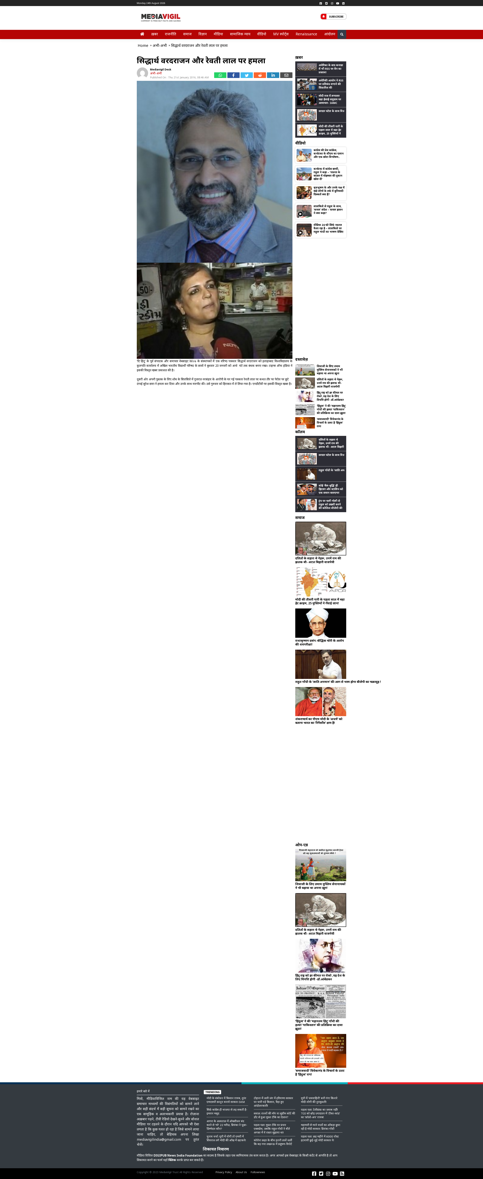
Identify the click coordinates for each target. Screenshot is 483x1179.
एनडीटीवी (258, 384)
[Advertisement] (320, 297)
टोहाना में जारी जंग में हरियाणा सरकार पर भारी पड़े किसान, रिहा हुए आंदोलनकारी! (273, 1101)
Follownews (258, 1172)
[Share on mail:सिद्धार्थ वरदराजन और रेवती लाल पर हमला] (286, 75)
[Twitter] (326, 3)
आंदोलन (329, 33)
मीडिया (218, 33)
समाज (187, 33)
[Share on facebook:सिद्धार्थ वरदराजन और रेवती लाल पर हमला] (233, 75)
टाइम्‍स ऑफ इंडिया (279, 366)
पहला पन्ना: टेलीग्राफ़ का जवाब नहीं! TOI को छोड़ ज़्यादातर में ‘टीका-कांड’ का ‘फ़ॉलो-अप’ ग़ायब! (320, 1113)
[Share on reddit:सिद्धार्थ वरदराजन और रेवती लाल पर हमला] (260, 75)
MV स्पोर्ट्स (281, 33)
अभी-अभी (156, 73)
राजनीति (170, 33)
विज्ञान (202, 33)
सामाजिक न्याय (240, 33)
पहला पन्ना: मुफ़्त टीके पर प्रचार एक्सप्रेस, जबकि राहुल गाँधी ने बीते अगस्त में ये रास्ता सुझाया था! (272, 1128)
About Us (241, 1172)
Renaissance (306, 33)
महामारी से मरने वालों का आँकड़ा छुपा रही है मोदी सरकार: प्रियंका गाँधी (320, 1126)
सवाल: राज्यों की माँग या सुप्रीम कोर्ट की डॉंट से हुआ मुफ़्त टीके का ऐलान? (274, 1115)
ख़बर (154, 33)
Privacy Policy (223, 1172)
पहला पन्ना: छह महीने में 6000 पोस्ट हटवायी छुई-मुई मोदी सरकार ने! (320, 1138)
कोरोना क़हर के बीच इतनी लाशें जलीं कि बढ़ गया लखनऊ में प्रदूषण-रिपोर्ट (273, 1142)
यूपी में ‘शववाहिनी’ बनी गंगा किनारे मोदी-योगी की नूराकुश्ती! (319, 1100)
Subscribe (336, 16)
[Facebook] (321, 3)
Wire (192, 361)
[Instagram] (332, 3)
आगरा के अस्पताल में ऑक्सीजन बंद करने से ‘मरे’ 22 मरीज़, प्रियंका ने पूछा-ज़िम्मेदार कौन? (227, 1124)
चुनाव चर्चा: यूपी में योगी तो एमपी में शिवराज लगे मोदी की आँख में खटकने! (226, 1138)
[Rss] (343, 3)
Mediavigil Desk (160, 69)
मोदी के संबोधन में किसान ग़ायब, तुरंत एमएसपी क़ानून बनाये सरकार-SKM (226, 1100)
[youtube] (338, 3)
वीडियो (261, 33)
